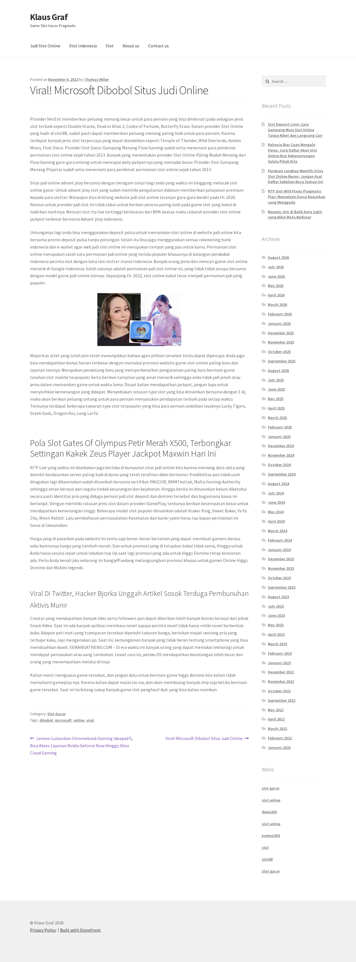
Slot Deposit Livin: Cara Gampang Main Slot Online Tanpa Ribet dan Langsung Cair (295, 130)
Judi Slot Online (45, 45)
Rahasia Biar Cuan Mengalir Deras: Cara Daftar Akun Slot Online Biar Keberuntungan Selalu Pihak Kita (292, 153)
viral (90, 720)
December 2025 (281, 332)
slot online (271, 800)
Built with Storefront (80, 930)
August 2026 (278, 257)
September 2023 (281, 587)
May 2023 (275, 624)
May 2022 (275, 709)
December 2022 (281, 671)
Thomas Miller (96, 79)
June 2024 (276, 502)
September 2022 (281, 700)
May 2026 (275, 285)
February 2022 (280, 738)
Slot (110, 45)
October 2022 (279, 690)
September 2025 (281, 361)
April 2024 (276, 521)
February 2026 (280, 313)
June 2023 (276, 615)
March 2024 (277, 530)
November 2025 (281, 342)
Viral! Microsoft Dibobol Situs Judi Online (204, 738)
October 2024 (279, 464)
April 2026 (276, 295)
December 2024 (281, 445)
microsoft (63, 720)
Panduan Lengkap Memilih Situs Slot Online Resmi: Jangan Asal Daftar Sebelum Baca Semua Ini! (295, 176)
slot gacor (271, 788)
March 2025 (277, 417)
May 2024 (275, 511)
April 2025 (276, 408)
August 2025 (278, 370)
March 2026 (277, 304)
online (78, 720)
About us (131, 45)
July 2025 (276, 380)
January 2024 (279, 549)
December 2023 (281, 558)
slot (265, 847)
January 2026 (279, 323)
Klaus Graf (49, 17)
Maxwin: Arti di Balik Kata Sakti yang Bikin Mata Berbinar (295, 214)
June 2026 (276, 276)
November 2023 (281, 568)
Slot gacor (271, 871)
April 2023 (276, 634)
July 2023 (276, 606)
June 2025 (276, 389)
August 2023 (278, 596)
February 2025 (280, 427)
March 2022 (277, 728)
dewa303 (269, 811)
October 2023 (279, 577)
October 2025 (279, 351)
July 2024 (276, 493)
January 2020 (279, 747)
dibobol (46, 720)
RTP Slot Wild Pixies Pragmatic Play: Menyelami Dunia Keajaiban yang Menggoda (296, 197)
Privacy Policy (43, 930)
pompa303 (271, 835)
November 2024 (281, 455)
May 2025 (275, 398)
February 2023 (280, 653)
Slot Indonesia (83, 45)
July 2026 (276, 266)
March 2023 (277, 643)
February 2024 (280, 540)
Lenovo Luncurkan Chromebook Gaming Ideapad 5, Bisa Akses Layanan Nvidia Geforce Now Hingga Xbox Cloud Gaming (81, 745)
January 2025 (279, 436)
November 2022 (281, 681)
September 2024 (281, 474)
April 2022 (276, 719)
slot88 (267, 859)
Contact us (158, 45)
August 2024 (278, 483)
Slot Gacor (56, 713)
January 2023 (279, 662)
